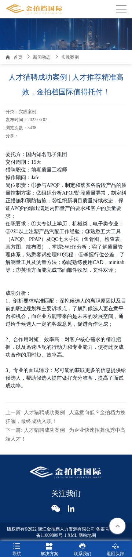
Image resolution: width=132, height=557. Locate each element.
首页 (18, 57)
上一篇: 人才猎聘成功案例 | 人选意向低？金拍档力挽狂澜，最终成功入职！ (65, 417)
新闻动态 (42, 57)
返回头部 (115, 549)
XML (72, 535)
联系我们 (82, 549)
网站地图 (87, 535)
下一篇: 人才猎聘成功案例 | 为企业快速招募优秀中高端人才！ (65, 434)
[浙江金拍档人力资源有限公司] (35, 9)
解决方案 (49, 549)
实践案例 (70, 57)
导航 (16, 549)
